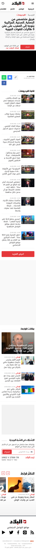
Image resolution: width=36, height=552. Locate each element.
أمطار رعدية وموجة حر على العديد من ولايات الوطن (22, 498)
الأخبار (12, 9)
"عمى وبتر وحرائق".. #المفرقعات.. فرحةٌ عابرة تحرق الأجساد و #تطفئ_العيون (12, 156)
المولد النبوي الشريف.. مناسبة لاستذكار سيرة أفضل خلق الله (11, 142)
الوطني (21, 9)
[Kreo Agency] (32, 541)
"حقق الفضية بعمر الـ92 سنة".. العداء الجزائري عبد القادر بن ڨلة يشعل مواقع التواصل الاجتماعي (11, 240)
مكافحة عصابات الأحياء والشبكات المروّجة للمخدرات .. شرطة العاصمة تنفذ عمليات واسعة (11, 205)
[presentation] (8, 473)
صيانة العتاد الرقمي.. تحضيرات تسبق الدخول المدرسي (11, 128)
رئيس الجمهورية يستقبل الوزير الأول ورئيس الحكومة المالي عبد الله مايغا (19, 348)
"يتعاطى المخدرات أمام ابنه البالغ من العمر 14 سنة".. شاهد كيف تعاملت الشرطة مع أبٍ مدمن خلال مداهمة (11, 187)
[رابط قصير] (15, 77)
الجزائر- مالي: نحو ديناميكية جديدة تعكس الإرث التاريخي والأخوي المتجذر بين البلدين (11, 392)
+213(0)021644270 (26, 544)
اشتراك (27, 47)
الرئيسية (31, 9)
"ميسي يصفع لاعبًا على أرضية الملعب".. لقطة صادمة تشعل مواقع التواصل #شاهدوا (11, 222)
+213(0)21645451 (12, 544)
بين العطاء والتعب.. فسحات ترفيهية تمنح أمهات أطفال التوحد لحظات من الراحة (11, 101)
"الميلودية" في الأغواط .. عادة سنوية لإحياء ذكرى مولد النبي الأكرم (11, 171)
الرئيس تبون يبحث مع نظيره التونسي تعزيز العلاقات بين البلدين (12, 378)
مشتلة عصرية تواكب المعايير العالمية (12, 115)
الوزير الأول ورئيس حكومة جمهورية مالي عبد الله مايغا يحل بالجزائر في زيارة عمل (11, 363)
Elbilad (18, 3)
